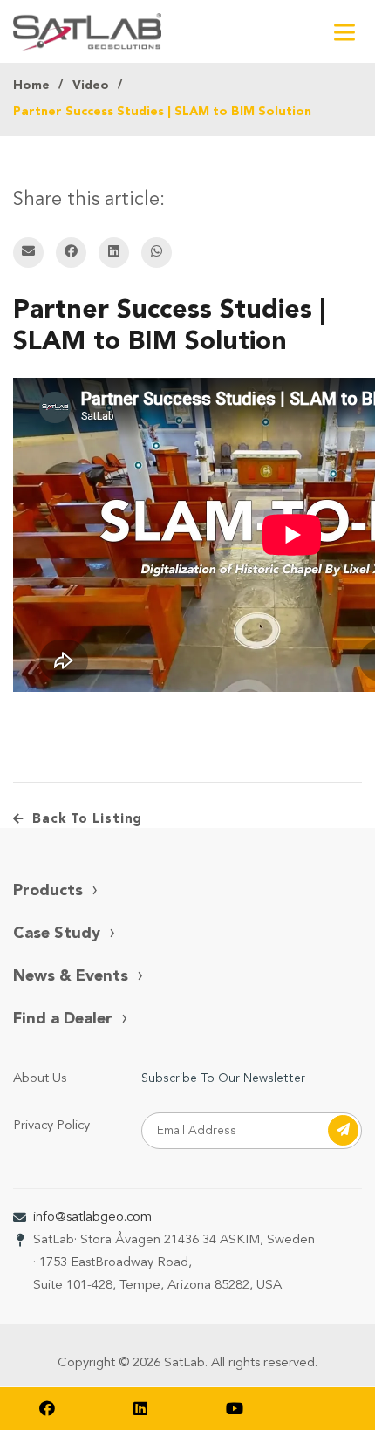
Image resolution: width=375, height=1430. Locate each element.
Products (48, 891)
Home (31, 85)
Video (90, 85)
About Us (39, 1078)
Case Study (56, 933)
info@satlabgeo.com (92, 1217)
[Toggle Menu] (344, 32)
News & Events (70, 976)
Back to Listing (85, 819)
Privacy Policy (51, 1125)
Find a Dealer (62, 1019)
